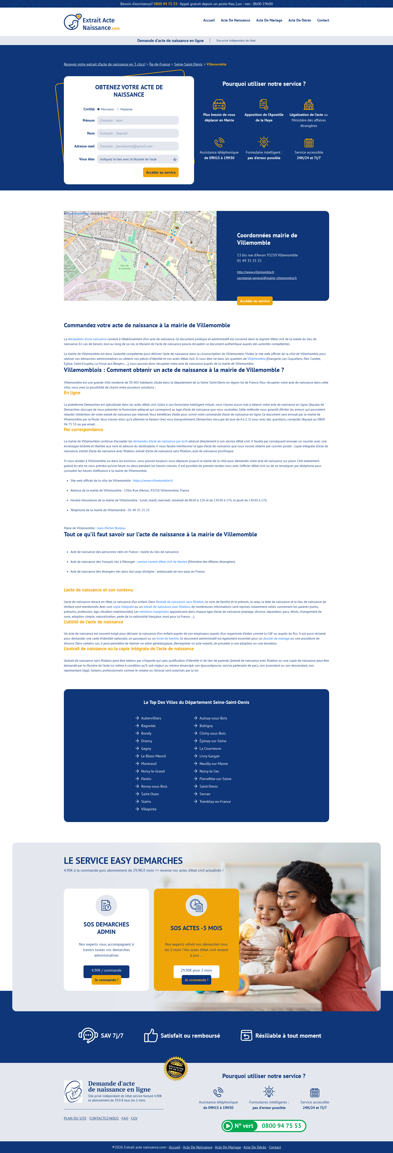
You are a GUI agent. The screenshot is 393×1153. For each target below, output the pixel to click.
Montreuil (149, 763)
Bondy (146, 733)
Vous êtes (87, 159)
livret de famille (168, 638)
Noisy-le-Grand (153, 771)
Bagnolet (148, 725)
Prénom (89, 120)
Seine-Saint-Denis (188, 64)
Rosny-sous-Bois (154, 786)
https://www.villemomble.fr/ (153, 480)
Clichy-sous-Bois (213, 733)
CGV (134, 1118)
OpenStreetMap (78, 213)
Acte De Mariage (269, 20)
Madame (126, 109)
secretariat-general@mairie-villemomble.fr (267, 278)
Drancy (146, 740)
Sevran (205, 794)
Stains (146, 801)
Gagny (146, 748)
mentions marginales (154, 611)
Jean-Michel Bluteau (111, 528)
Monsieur (107, 109)
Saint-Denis (209, 786)
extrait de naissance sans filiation (180, 602)
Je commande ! (106, 979)
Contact (323, 20)
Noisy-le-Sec (209, 771)
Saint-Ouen (150, 794)
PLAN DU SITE (75, 1118)
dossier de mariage (276, 638)
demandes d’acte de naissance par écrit (160, 441)
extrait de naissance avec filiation (166, 607)
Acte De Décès (299, 20)
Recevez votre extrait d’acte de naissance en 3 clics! (104, 64)
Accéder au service (161, 172)
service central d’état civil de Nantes (162, 562)
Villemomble (256, 359)
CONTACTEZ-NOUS (104, 1118)
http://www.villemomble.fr (255, 272)
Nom (91, 133)
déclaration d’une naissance (87, 339)
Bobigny (206, 725)
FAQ (125, 1118)
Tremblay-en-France (215, 801)
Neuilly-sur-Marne (214, 763)
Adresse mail (84, 146)
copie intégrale (123, 607)
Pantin (146, 778)
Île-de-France (159, 64)
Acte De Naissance (235, 20)
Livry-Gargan (210, 756)
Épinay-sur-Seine (213, 740)
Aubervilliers (151, 718)
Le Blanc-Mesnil (153, 756)
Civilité (89, 109)
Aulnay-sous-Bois (213, 718)
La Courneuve (210, 748)
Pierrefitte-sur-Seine (215, 778)
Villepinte (148, 809)
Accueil (209, 20)
